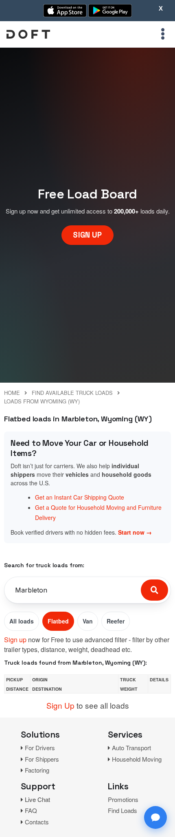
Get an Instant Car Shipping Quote (79, 497)
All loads (21, 621)
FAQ (31, 810)
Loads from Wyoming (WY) (42, 401)
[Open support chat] (155, 817)
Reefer (116, 621)
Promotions (123, 799)
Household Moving (137, 759)
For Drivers (40, 747)
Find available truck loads (72, 392)
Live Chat (37, 799)
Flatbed (58, 621)
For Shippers (42, 759)
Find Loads (122, 810)
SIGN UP (87, 235)
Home (12, 392)
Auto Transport (131, 747)
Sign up (15, 639)
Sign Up (60, 705)
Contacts (37, 821)
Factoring (37, 770)
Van (88, 621)
